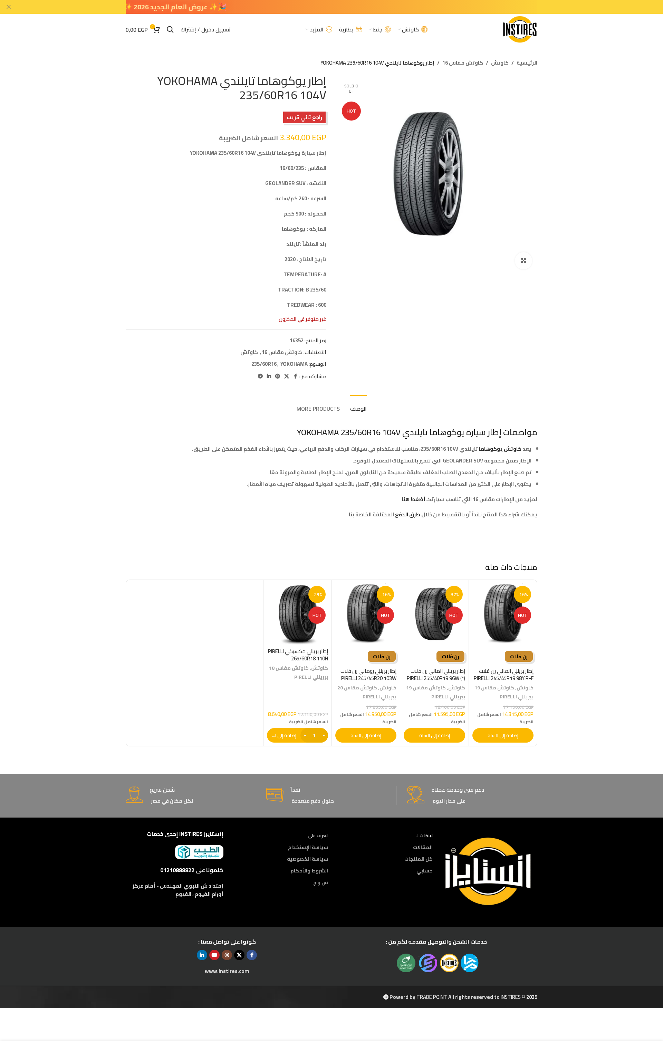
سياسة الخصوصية (307, 858)
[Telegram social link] (260, 376)
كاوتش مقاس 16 (462, 63)
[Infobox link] (472, 795)
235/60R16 (264, 364)
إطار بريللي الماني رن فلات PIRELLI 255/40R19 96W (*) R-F (436, 678)
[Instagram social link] (227, 955)
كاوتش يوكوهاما (500, 449)
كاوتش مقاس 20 (357, 687)
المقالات (423, 847)
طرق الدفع (407, 514)
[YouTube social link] (214, 955)
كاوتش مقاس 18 (289, 667)
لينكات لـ (424, 835)
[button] (503, 735)
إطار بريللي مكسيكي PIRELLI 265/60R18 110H (298, 654)
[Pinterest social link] (277, 376)
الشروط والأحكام (309, 870)
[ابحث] (170, 29)
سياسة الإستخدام (308, 847)
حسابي (424, 870)
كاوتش (500, 63)
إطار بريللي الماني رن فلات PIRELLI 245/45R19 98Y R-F (504, 674)
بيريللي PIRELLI (517, 696)
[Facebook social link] (295, 376)
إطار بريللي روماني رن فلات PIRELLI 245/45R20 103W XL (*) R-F (368, 678)
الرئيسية (527, 63)
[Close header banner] (8, 7)
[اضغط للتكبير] (523, 260)
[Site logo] (519, 29)
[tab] (358, 405)
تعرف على (318, 835)
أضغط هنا (413, 499)
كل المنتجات (418, 858)
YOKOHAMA (294, 364)
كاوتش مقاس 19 (494, 687)
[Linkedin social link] (269, 376)
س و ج (320, 882)
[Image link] (488, 871)
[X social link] (286, 376)
